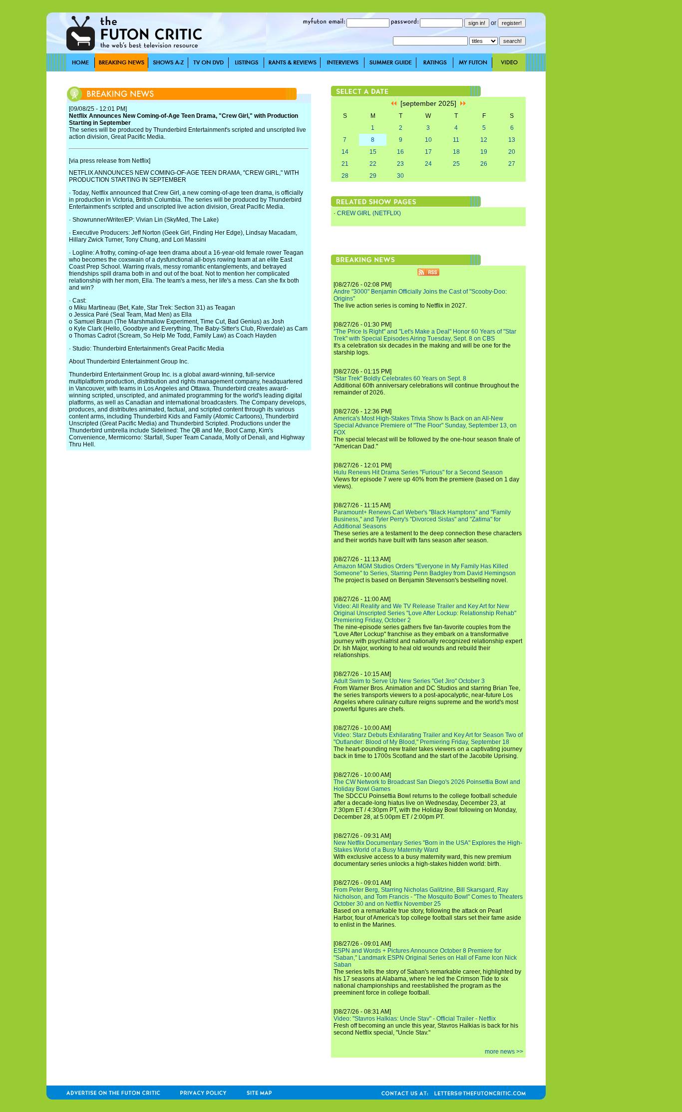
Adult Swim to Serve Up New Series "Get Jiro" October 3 (409, 681)
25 (456, 163)
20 (511, 151)
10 (428, 139)
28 (344, 175)
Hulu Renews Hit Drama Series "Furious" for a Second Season (418, 472)
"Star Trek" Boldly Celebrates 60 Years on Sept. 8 (400, 378)
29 (372, 175)
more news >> (504, 1051)
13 (511, 139)
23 (400, 163)
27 (511, 163)
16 (400, 151)
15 (372, 151)
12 (483, 139)
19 (483, 151)
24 (428, 163)
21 (344, 163)
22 (372, 163)
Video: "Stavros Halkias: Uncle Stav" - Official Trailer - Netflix (415, 1018)
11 (456, 139)
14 (344, 151)
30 (400, 175)
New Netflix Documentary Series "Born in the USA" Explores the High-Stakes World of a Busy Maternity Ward (428, 846)
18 (456, 151)
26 (483, 163)
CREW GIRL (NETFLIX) (369, 213)
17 (428, 151)
